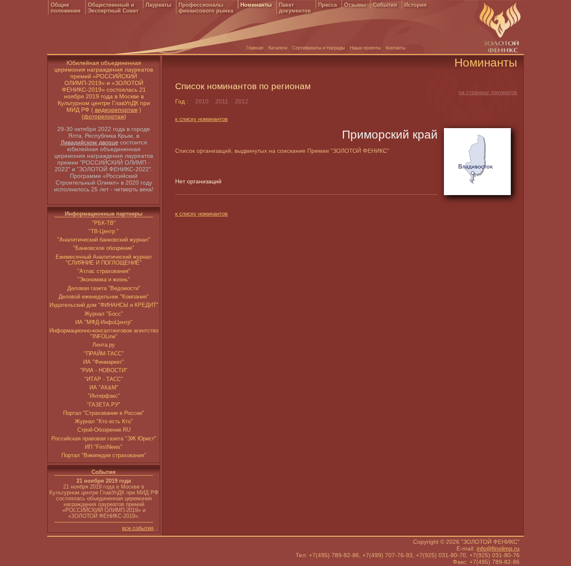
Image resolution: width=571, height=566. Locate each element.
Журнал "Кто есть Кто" (104, 421)
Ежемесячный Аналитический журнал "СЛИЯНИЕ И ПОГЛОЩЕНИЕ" (104, 260)
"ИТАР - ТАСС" (103, 379)
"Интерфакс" (104, 396)
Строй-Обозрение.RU (103, 430)
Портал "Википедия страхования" (103, 455)
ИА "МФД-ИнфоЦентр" (104, 322)
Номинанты (256, 5)
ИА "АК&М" (103, 388)
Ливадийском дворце (89, 142)
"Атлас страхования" (103, 271)
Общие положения (66, 8)
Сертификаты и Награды (318, 47)
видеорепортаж (116, 109)
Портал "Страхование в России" (103, 413)
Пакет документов (295, 8)
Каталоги (277, 47)
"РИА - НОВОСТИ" (103, 370)
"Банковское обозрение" (103, 248)
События (385, 5)
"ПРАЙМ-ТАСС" (104, 354)
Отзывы (355, 5)
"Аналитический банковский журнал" (103, 240)
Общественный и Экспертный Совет (113, 8)
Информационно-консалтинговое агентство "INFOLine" (103, 334)
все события (137, 528)
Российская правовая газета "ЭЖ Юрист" (103, 439)
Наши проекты (365, 47)
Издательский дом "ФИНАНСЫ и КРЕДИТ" (103, 305)
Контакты (395, 47)
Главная (254, 47)
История (415, 5)
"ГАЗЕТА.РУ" (103, 405)
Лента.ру (103, 345)
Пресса (327, 5)
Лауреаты (158, 5)
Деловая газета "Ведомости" (103, 288)
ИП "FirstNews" (103, 447)
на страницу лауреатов (488, 92)
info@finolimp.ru (498, 548)
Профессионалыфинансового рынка (205, 8)
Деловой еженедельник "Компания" (104, 297)
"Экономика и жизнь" (103, 280)
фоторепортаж (104, 116)
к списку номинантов (201, 119)
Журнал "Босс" (103, 314)
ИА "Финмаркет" (103, 362)
